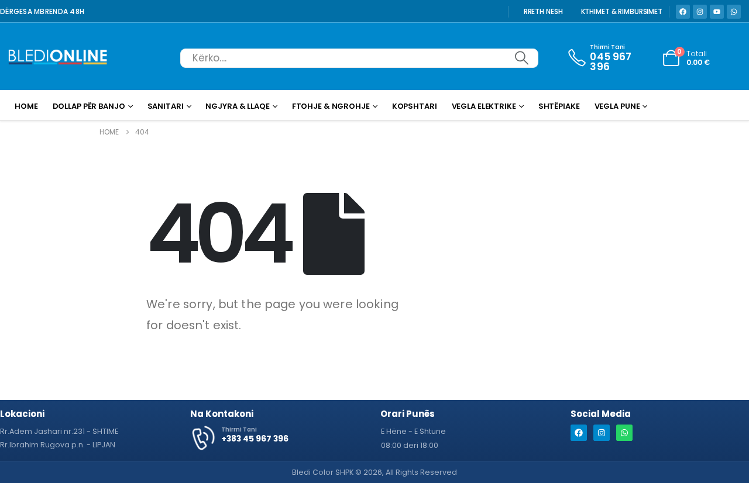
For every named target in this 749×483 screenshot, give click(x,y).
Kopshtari (414, 106)
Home (26, 106)
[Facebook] (683, 12)
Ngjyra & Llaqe (237, 106)
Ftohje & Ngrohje (331, 106)
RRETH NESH (543, 11)
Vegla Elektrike (484, 106)
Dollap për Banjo (89, 106)
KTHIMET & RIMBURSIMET (621, 11)
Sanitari (165, 106)
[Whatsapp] (734, 12)
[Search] (521, 58)
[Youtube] (717, 12)
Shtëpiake (559, 106)
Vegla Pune (617, 106)
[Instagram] (700, 12)
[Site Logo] (58, 58)
